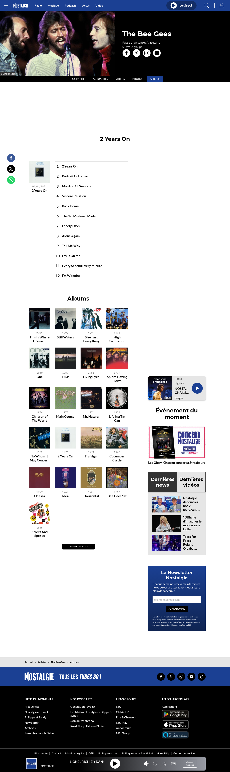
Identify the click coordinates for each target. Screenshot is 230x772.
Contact (56, 753)
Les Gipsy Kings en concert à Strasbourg (176, 463)
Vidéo (99, 5)
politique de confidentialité (179, 625)
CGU (91, 753)
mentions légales (159, 625)
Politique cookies (108, 753)
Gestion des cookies (184, 753)
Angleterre (153, 42)
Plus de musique (190, 763)
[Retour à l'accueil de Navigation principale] (20, 5)
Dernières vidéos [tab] (191, 482)
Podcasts (70, 5)
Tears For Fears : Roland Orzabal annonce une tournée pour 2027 (192, 548)
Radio (38, 5)
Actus (86, 5)
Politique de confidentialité (137, 753)
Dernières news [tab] (163, 482)
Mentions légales (74, 753)
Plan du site (40, 753)
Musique (53, 5)
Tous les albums (78, 546)
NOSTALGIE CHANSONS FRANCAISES (182, 391)
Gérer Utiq (163, 753)
